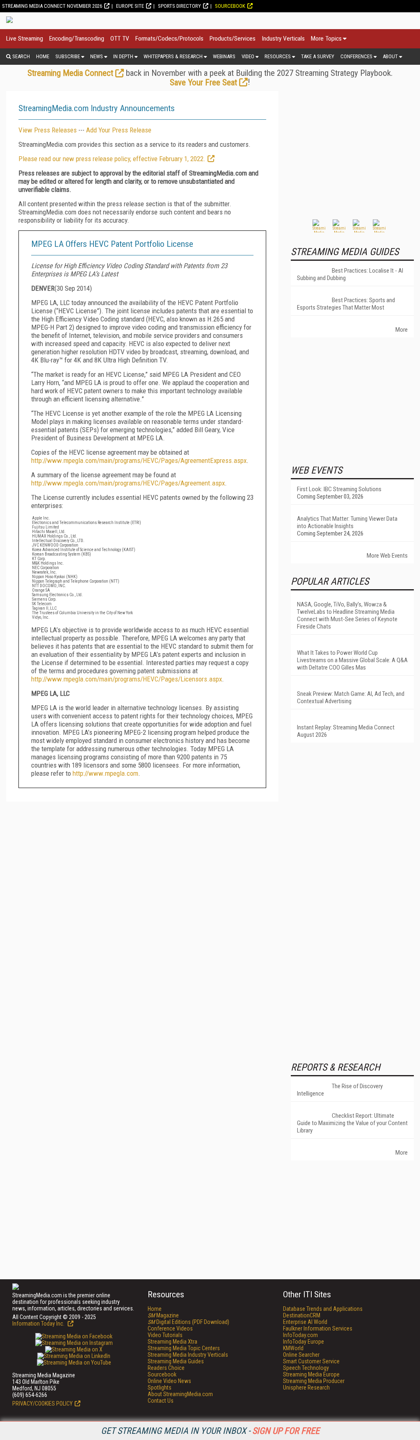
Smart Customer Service (311, 1361)
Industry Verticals (283, 38)
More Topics (326, 38)
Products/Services (233, 38)
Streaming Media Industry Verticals (188, 1354)
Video (248, 56)
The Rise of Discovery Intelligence (340, 1089)
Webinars (224, 56)
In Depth (123, 56)
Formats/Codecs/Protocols (169, 38)
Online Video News (169, 1381)
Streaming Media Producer (314, 1381)
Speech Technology (306, 1368)
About (390, 56)
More (401, 329)
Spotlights (159, 1387)
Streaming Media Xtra (172, 1341)
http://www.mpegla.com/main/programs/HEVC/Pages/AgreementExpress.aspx (139, 460)
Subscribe (67, 56)
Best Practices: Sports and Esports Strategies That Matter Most (346, 303)
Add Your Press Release (118, 130)
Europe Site (130, 6)
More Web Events (387, 555)
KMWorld (293, 1348)
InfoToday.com (300, 1335)
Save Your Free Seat (203, 82)
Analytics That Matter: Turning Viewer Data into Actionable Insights (347, 522)
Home (42, 56)
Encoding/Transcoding (76, 38)
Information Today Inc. (39, 1323)
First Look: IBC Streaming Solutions (339, 489)
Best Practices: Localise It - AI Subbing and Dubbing (350, 274)
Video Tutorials (165, 1335)
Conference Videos (170, 1328)
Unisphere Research (306, 1387)
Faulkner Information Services (317, 1328)
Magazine (163, 1315)
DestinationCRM (301, 1315)
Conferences (356, 56)
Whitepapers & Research (173, 56)
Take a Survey (317, 56)
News (96, 56)
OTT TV (119, 38)
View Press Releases (47, 130)
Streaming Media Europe (311, 1374)
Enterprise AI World (305, 1322)
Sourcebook (230, 6)
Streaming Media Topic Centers (184, 1348)
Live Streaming (24, 38)
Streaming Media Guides (176, 1361)
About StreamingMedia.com (180, 1394)
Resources (278, 56)
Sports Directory (179, 6)
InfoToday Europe (303, 1341)
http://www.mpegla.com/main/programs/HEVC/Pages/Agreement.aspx (128, 483)
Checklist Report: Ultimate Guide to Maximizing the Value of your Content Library (352, 1123)
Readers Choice (166, 1368)
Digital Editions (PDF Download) (188, 1322)
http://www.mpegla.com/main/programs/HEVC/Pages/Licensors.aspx (126, 679)
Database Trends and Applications (323, 1309)
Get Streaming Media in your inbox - (210, 1431)
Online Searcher (301, 1354)
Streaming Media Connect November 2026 (52, 6)
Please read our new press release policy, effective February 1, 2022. (111, 159)
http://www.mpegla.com (105, 773)
